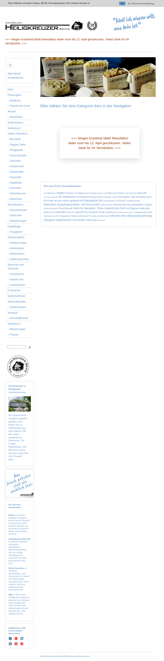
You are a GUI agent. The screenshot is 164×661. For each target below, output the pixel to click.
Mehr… (12, 459)
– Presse (13, 334)
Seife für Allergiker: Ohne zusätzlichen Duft (99, 208)
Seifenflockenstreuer (126, 212)
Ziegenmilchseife (143, 212)
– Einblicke (14, 100)
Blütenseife (49, 212)
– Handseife (15, 182)
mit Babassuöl (81, 193)
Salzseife (70, 212)
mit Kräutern (79, 219)
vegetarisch (64, 220)
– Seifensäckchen (18, 259)
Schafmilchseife (133, 201)
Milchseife (92, 220)
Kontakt (57, 656)
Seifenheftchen (16, 296)
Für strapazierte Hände (66, 216)
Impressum (72, 656)
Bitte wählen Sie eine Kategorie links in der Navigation (85, 106)
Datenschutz (84, 656)
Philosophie (14, 95)
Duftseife (60, 212)
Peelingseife (108, 201)
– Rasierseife (15, 171)
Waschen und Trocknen (16, 266)
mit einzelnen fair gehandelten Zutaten (132, 204)
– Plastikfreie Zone (19, 105)
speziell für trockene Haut (89, 212)
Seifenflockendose (96, 193)
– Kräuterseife (16, 166)
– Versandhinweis (18, 318)
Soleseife (114, 215)
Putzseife (101, 220)
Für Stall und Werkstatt (98, 216)
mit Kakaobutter (88, 200)
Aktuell (12, 111)
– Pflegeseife (15, 150)
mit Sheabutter (67, 196)
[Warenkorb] (10, 68)
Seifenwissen (15, 122)
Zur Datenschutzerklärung (141, 3)
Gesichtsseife (65, 208)
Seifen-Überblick (17, 133)
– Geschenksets (17, 210)
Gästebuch (14, 323)
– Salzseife (14, 160)
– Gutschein (15, 215)
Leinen (115, 197)
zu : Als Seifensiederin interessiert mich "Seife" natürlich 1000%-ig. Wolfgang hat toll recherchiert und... (19, 579)
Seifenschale (106, 205)
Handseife (106, 197)
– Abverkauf (15, 198)
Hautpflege (14, 226)
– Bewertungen (16, 329)
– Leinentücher (16, 284)
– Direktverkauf (17, 307)
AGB (64, 656)
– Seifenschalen (17, 242)
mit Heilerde (130, 193)
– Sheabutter (15, 231)
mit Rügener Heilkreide (138, 208)
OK (122, 3)
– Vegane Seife (16, 144)
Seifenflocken (111, 212)
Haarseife (142, 193)
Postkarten (14, 290)
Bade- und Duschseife (86, 204)
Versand (12, 312)
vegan (60, 193)
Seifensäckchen (51, 208)
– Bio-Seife (14, 139)
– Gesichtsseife (17, 155)
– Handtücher (16, 279)
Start (10, 89)
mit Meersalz (50, 193)
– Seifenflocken (17, 193)
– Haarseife (14, 177)
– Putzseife (14, 188)
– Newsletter (15, 116)
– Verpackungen (17, 220)
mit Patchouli (83, 197)
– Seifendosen (16, 253)
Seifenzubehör (16, 237)
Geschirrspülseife (50, 197)
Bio (101, 200)
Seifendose (83, 216)
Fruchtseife (120, 201)
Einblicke (69, 193)
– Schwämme (16, 274)
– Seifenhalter (16, 248)
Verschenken (15, 204)
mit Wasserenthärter (114, 193)
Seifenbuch (14, 128)
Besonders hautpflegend (58, 204)
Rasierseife (96, 197)
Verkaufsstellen (17, 301)
